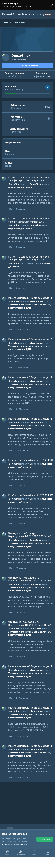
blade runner (36, 301)
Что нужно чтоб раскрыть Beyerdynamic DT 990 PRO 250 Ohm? (29, 535)
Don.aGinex (15, 184)
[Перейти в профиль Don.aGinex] (4, 179)
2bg (32, 463)
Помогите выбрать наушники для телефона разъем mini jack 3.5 (28, 179)
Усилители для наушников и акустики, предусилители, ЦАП (29, 348)
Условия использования (14, 844)
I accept (46, 839)
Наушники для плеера (20, 187)
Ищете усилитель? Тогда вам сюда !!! (30, 297)
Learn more (5, 5)
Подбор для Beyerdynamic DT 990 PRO (30, 460)
